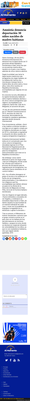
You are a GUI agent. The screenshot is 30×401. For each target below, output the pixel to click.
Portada (5, 367)
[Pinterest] (16, 238)
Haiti (4, 382)
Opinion (5, 384)
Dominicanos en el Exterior (10, 376)
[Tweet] (16, 45)
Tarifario (5, 392)
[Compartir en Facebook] (13, 45)
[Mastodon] (19, 238)
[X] (7, 238)
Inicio (3, 19)
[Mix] (22, 238)
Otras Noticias (10, 19)
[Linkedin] (13, 238)
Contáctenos (7, 393)
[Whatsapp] (25, 238)
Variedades (6, 386)
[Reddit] (10, 238)
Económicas (6, 373)
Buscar (27, 23)
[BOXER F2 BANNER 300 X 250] (15, 332)
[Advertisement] (15, 255)
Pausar (15, 52)
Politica (5, 369)
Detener (22, 52)
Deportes (23, 19)
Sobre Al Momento (8, 395)
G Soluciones (27, 400)
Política (17, 19)
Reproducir (8, 52)
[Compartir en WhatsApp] (11, 45)
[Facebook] (3, 238)
